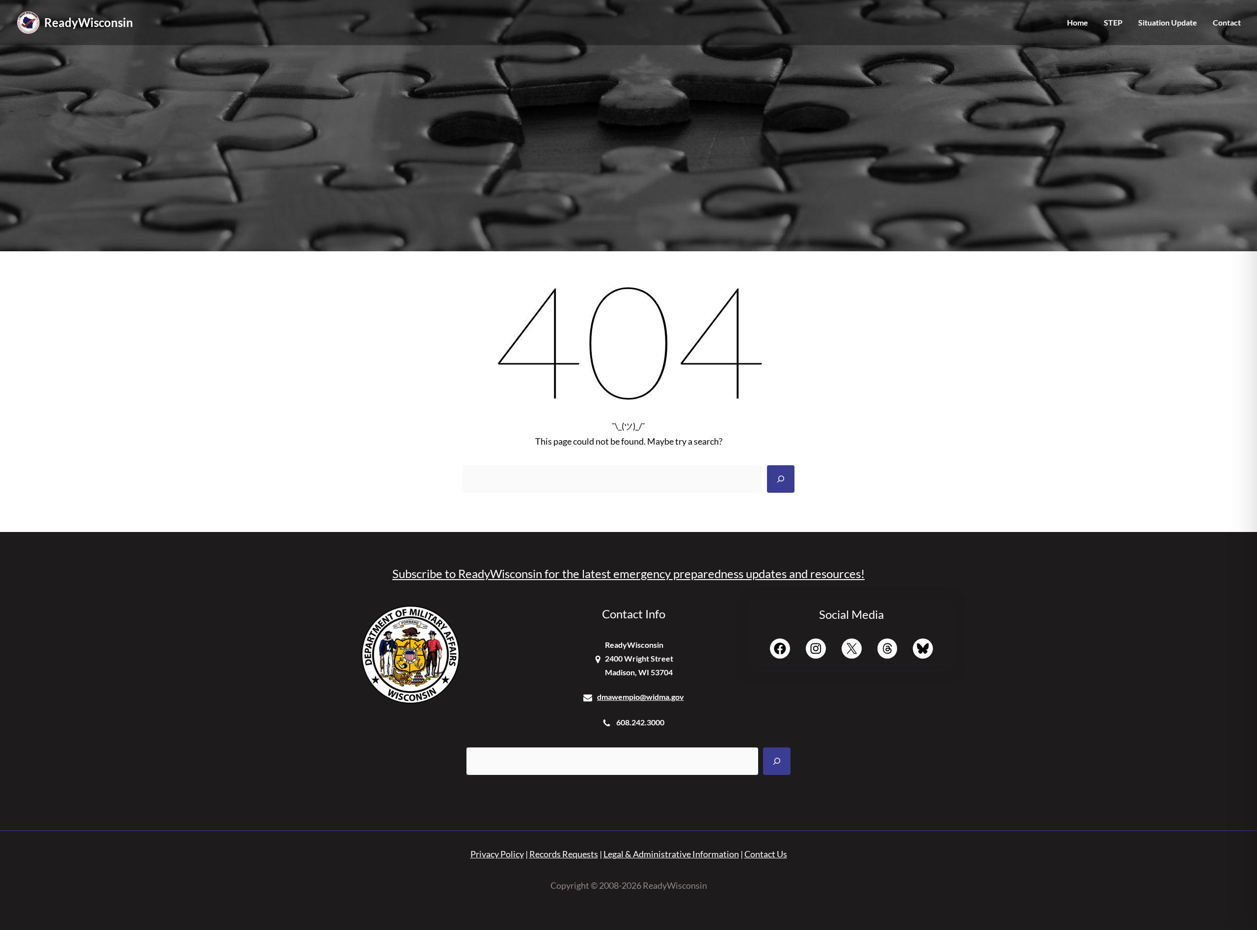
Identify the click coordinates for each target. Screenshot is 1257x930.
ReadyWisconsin (88, 22)
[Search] (780, 479)
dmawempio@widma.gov (640, 696)
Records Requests (563, 854)
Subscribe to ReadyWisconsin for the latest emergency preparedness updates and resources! (628, 573)
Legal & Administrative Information (671, 854)
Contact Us (765, 854)
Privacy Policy (497, 854)
